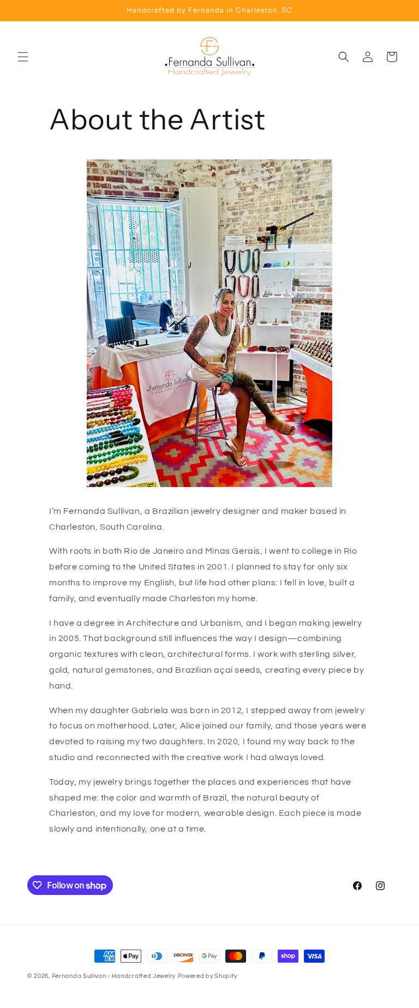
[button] (23, 57)
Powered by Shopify (207, 976)
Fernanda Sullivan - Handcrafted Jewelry (114, 976)
